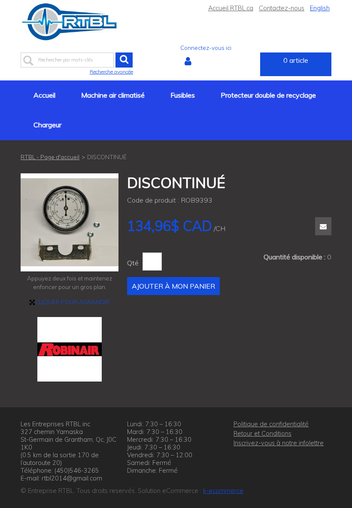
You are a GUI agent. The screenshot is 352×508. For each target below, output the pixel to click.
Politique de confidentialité (271, 424)
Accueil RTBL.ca (230, 8)
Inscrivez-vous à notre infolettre (279, 443)
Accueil (44, 95)
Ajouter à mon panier (173, 286)
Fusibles (182, 95)
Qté (133, 263)
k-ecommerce (223, 491)
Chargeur (47, 124)
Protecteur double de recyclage (268, 95)
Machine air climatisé (113, 95)
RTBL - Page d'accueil (50, 156)
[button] (295, 64)
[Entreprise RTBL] (69, 21)
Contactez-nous (281, 8)
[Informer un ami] (323, 226)
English (320, 8)
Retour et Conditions (262, 433)
